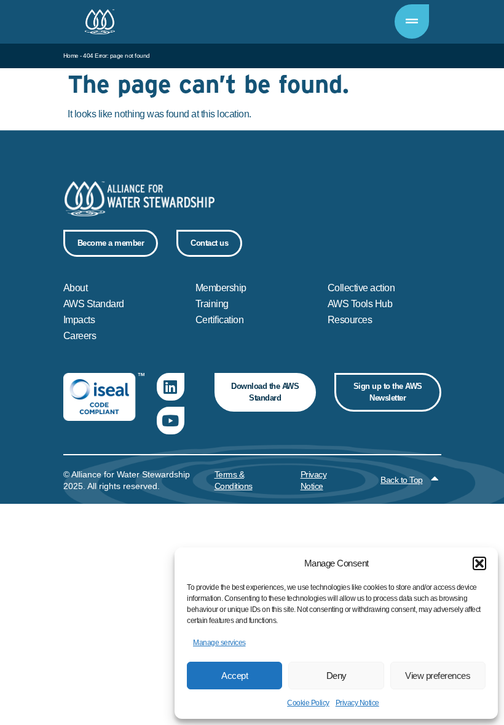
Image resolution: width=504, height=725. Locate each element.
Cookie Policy (308, 703)
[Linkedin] (170, 387)
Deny (336, 675)
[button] (479, 563)
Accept (234, 675)
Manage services (219, 642)
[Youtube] (170, 420)
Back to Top (401, 480)
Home (71, 55)
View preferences (437, 675)
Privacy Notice (357, 703)
